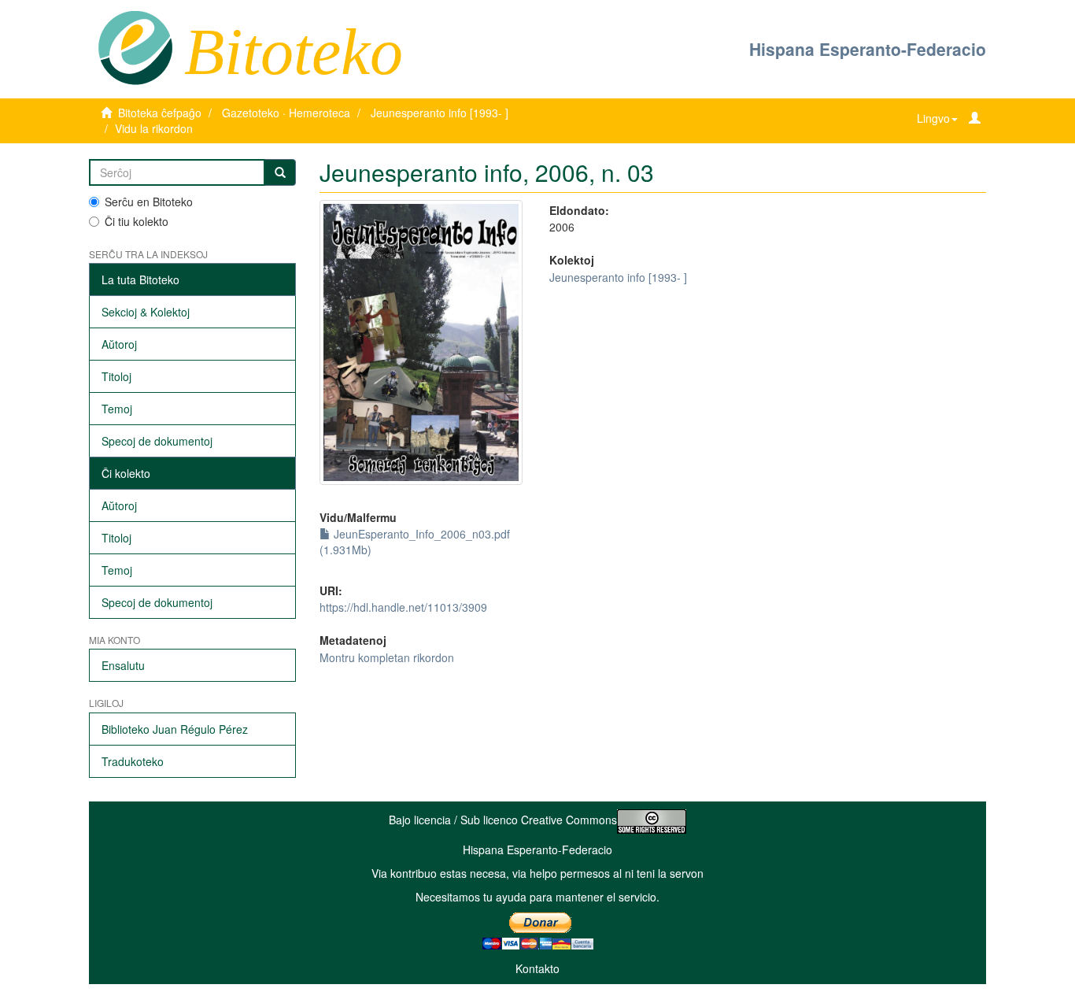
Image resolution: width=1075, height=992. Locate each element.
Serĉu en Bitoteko (149, 201)
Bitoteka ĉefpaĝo (159, 112)
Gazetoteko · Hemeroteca (286, 112)
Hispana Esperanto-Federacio (867, 49)
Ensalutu (123, 665)
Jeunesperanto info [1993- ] (439, 112)
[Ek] (280, 172)
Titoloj (116, 376)
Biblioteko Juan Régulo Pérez (175, 729)
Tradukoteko (133, 761)
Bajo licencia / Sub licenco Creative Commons (503, 819)
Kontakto (537, 968)
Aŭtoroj (119, 344)
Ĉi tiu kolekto (136, 221)
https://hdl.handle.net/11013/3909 (403, 607)
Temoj (117, 408)
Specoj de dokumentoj (157, 441)
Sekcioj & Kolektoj (146, 312)
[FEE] (135, 46)
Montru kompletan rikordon (387, 657)
